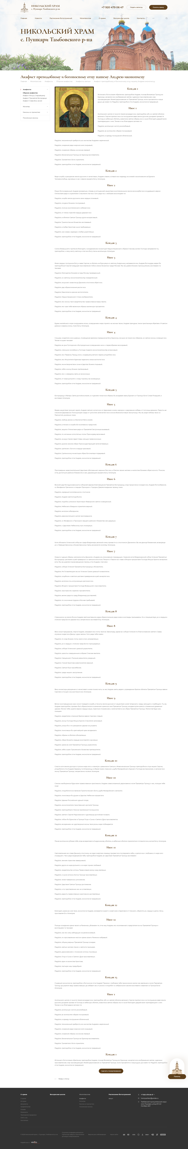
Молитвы (26, 106)
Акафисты (27, 89)
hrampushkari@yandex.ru (149, 1098)
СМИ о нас (24, 1117)
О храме (24, 1094)
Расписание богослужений (120, 1094)
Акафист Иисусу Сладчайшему (34, 95)
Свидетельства (25, 1106)
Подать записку (136, 7)
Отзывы (23, 1109)
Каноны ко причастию (31, 112)
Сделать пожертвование (111, 1071)
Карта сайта (114, 1134)
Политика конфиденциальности (72, 1132)
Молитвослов (84, 1094)
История (23, 1101)
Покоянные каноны (30, 118)
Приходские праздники (29, 1115)
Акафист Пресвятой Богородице (35, 98)
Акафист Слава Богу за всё (32, 101)
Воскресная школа (57, 1094)
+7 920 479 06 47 (112, 7)
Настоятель (24, 1120)
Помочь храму (158, 7)
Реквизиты (24, 1112)
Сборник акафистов (30, 93)
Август (111, 1098)
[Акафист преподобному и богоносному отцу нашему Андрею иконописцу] (74, 109)
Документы (24, 1104)
